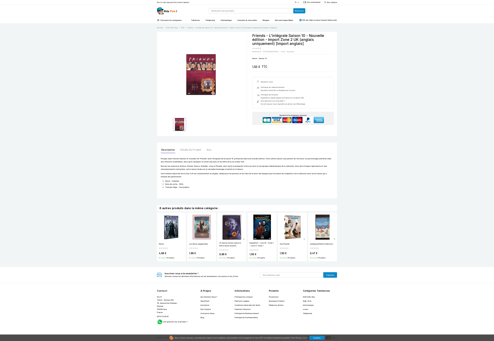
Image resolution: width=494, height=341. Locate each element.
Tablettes (195, 20)
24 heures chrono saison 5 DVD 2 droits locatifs (230, 244)
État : (283, 51)
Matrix (161, 244)
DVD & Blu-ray (309, 297)
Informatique (226, 20)
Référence (256, 51)
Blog (202, 317)
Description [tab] (168, 149)
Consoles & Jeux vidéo (247, 20)
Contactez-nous (208, 313)
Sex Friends (284, 244)
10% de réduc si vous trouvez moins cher (319, 20)
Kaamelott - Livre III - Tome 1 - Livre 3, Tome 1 (262, 244)
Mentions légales (242, 301)
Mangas (266, 20)
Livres (305, 309)
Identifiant (205, 301)
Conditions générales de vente (247, 305)
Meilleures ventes (276, 305)
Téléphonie (210, 20)
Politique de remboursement (247, 313)
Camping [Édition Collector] (321, 244)
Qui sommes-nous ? (209, 297)
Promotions (274, 297)
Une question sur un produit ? (175, 322)
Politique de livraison (244, 297)
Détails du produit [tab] (190, 149)
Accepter (317, 338)
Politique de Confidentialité (246, 317)
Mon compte (206, 309)
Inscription (205, 305)
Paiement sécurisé (242, 309)
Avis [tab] (209, 149)
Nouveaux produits (277, 301)
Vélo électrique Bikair (284, 20)
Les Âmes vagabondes (198, 244)
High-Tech (307, 301)
